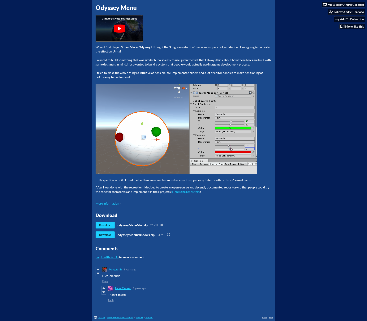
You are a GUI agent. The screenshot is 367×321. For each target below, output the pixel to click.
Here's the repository (186, 191)
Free (271, 317)
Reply (105, 281)
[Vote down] (98, 273)
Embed (149, 317)
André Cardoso (123, 288)
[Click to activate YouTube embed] (119, 28)
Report (139, 317)
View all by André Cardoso (120, 317)
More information (107, 203)
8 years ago (129, 269)
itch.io (101, 317)
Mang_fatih (115, 269)
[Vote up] (98, 269)
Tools (264, 317)
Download (105, 225)
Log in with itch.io (107, 257)
